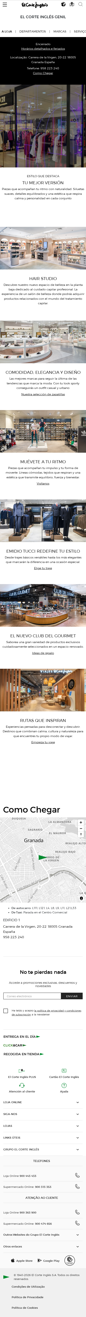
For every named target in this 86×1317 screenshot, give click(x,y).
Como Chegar (43, 73)
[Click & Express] (22, 1036)
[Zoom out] (81, 828)
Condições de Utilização (28, 1286)
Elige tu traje (43, 568)
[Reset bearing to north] (81, 834)
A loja (7, 31)
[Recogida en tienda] (23, 1054)
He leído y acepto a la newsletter (46, 1012)
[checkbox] (5, 1011)
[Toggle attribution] (81, 898)
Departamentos (32, 31)
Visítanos (43, 483)
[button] (5, 3)
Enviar (72, 996)
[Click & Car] (15, 1045)
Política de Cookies (25, 1308)
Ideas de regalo (43, 653)
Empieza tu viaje (43, 742)
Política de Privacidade (27, 1297)
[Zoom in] (81, 822)
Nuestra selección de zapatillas (43, 394)
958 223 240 (49, 68)
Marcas (59, 31)
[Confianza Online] (69, 1260)
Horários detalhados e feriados (43, 49)
